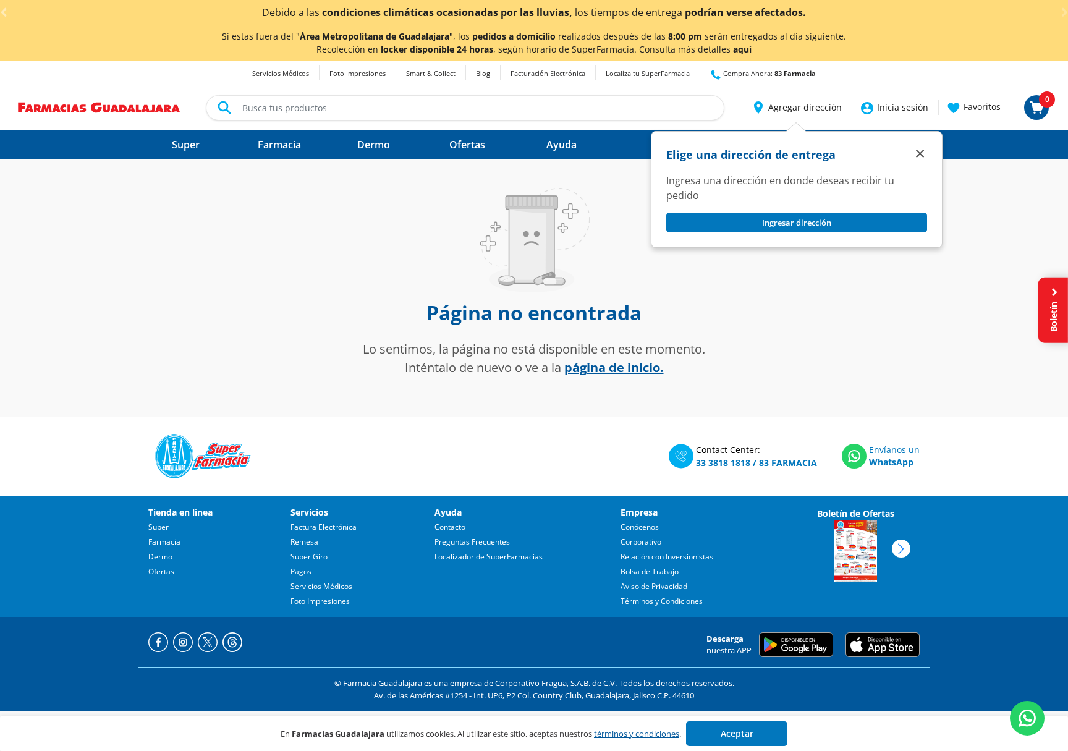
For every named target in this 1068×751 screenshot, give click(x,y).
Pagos (301, 571)
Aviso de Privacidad (654, 586)
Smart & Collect (431, 73)
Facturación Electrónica (548, 73)
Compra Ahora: (768, 73)
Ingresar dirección (796, 222)
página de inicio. (614, 367)
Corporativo (641, 542)
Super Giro (309, 556)
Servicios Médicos (280, 73)
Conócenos (640, 527)
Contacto (449, 527)
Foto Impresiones (357, 73)
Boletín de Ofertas (855, 513)
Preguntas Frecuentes (472, 542)
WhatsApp (891, 462)
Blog (483, 73)
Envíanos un (894, 450)
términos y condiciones (636, 733)
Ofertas (161, 571)
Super (158, 527)
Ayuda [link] (561, 144)
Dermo (160, 556)
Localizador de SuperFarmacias (488, 556)
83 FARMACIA (788, 463)
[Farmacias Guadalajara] (99, 106)
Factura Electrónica (323, 527)
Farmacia (164, 542)
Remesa (304, 542)
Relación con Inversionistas (667, 556)
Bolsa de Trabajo (650, 571)
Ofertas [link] (467, 144)
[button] (796, 107)
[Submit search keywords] (224, 108)
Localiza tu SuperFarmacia (648, 73)
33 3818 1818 (723, 463)
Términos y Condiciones (662, 601)
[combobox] (465, 108)
